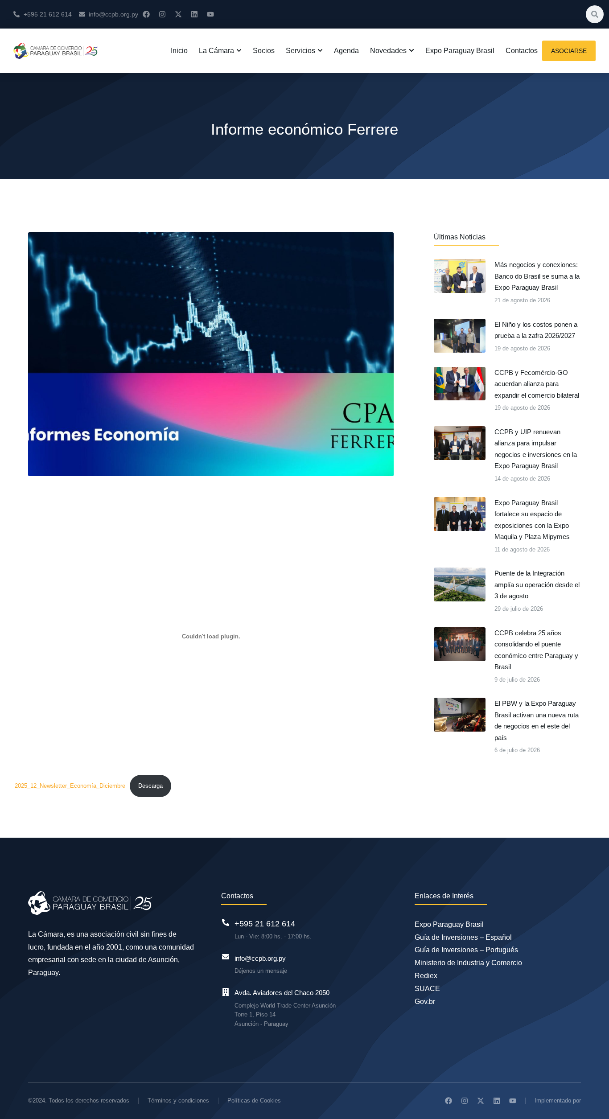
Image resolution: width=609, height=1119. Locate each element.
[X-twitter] (178, 14)
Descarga (150, 785)
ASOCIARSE (569, 50)
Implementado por (558, 1100)
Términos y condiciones (178, 1100)
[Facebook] (146, 14)
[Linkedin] (194, 14)
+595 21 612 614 (265, 923)
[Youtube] (210, 14)
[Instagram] (162, 14)
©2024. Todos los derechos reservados (78, 1100)
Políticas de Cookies (254, 1100)
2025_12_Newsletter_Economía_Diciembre (70, 785)
